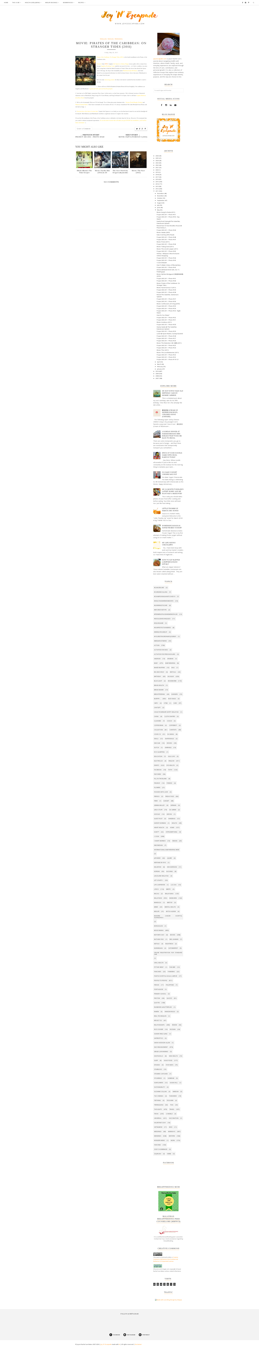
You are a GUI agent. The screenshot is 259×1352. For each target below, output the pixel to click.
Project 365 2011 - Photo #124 (166, 348)
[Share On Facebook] (139, 129)
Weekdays (119, 38)
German (173, 805)
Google (157, 814)
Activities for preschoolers (164, 654)
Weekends (157, 1136)
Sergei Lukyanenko (161, 1051)
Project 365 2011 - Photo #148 (166, 237)
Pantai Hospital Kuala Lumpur (165, 976)
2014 (157, 184)
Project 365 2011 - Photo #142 (166, 267)
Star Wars (169, 1065)
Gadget (166, 801)
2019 (157, 172)
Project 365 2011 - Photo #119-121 (168, 359)
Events (156, 765)
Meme (156, 907)
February (160, 366)
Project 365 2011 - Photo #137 (166, 299)
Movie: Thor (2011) (163, 350)
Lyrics (156, 889)
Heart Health (159, 827)
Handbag (171, 818)
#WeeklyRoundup (160, 632)
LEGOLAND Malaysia (161, 876)
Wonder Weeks (159, 1140)
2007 (157, 378)
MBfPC (168, 889)
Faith (170, 770)
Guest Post (158, 818)
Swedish (176, 1091)
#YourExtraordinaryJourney (165, 636)
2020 (157, 170)
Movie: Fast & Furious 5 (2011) (166, 287)
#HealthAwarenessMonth (163, 601)
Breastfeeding (159, 694)
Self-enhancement (161, 1047)
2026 (157, 156)
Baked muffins (159, 667)
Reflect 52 (158, 1020)
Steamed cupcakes (161, 1074)
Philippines (170, 985)
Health (174, 823)
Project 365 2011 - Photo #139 (166, 290)
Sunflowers (158, 1083)
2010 (157, 371)
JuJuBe (169, 858)
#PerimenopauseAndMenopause (165, 614)
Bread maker (158, 690)
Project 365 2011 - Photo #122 (166, 357)
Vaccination (173, 1118)
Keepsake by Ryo (160, 862)
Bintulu (173, 672)
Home (172, 827)
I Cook (156, 836)
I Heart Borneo (160, 841)
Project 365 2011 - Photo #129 (166, 331)
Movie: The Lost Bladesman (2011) (168, 352)
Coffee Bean (158, 725)
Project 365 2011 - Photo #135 (166, 306)
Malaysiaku (169, 894)
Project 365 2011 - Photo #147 (166, 239)
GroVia (169, 814)
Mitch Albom (171, 911)
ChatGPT (157, 707)
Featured (157, 774)
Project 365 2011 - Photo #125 (166, 345)
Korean (157, 871)
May (158, 210)
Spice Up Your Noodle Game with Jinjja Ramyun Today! (172, 455)
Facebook (158, 770)
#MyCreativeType (160, 610)
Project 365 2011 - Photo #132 (166, 317)
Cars (175, 703)
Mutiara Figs (159, 939)
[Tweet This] (137, 129)
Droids (169, 743)
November (160, 196)
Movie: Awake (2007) (163, 232)
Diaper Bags (169, 739)
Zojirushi (157, 1154)
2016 (157, 179)
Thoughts (158, 1109)
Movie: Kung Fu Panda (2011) (166, 212)
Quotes (157, 1003)
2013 (157, 186)
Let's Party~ (158, 880)
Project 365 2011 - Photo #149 (166, 230)
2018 (157, 174)
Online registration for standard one (168, 953)
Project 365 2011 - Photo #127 (166, 338)
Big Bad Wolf (159, 672)
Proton (157, 998)
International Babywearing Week (166, 850)
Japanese (157, 858)
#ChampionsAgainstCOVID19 (164, 596)
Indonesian (158, 845)
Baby (156, 663)
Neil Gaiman (174, 939)
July (158, 205)
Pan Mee (172, 967)
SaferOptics (158, 1038)
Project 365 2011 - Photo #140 (166, 281)
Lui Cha (173, 885)
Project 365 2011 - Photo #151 (166, 214)
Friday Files (169, 796)
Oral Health (158, 963)
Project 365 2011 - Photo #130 (166, 324)
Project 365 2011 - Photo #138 (166, 292)
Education (158, 756)
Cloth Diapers (170, 716)
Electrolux (158, 761)
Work (173, 1140)
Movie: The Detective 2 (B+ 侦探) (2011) (169, 343)
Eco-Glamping (159, 752)
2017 (157, 177)
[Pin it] (145, 129)
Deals (156, 739)
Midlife (156, 911)
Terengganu (158, 1105)
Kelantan (157, 867)
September (161, 200)
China (156, 716)
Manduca (157, 902)
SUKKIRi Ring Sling (160, 1034)
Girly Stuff (158, 810)
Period (156, 985)
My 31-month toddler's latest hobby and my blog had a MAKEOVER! (172, 491)
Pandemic (171, 971)
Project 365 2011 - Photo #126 (166, 341)
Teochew (170, 1100)
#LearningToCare (160, 605)
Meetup (169, 902)
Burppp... (157, 699)
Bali (173, 667)
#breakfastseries (160, 641)
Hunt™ (156, 832)
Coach (169, 721)
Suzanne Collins (160, 1091)
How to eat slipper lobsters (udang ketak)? (171, 562)
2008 (157, 376)
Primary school (160, 994)
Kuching (169, 871)
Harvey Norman (160, 823)
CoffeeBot (173, 725)
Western (172, 1136)
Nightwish (169, 944)
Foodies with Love (161, 792)
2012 (157, 189)
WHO (170, 1127)
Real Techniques (160, 1016)
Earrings (168, 747)
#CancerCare (159, 587)
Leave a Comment (84, 129)
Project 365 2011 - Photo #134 (166, 308)
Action (156, 645)
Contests (173, 730)
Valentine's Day (160, 1123)
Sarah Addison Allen (162, 1043)
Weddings (157, 1131)
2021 (157, 167)
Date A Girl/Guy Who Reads (165, 235)
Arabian (170, 659)
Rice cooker (158, 1029)
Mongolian (158, 926)
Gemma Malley (159, 805)
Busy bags (172, 699)
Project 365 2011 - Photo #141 (166, 278)
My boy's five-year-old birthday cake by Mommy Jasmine (172, 393)
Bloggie (171, 676)
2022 (157, 165)
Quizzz (169, 998)
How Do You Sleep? (163, 315)
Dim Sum (157, 743)
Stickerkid (158, 1078)
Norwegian (158, 948)
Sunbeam (171, 1078)
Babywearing (170, 663)
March (159, 364)
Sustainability (159, 1087)
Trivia (156, 1114)
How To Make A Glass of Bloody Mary (168, 265)
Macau (156, 894)
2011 (157, 191)
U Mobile (169, 1114)
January (159, 369)
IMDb (106, 64)
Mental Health (170, 907)
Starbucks (158, 1069)
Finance (157, 783)
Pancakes (157, 971)
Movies (111, 38)
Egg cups (171, 756)
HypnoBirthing (171, 832)
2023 (157, 163)
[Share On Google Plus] (142, 129)
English (103, 38)
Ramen (156, 1011)
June (158, 207)
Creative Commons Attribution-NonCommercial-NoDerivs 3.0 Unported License (165, 1259)
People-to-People (160, 980)
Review (174, 1025)
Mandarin (173, 898)
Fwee (156, 801)
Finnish (169, 783)
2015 (157, 182)
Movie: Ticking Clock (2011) (165, 246)
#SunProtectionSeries (162, 627)
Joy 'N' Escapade (106, 1344)
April (158, 362)
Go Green (172, 810)
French (156, 796)
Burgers (175, 694)
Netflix (156, 944)
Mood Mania (158, 930)
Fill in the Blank (160, 778)
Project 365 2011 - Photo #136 (166, 301)
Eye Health (171, 765)
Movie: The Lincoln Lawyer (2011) (167, 249)
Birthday (157, 676)
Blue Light (158, 681)
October (160, 198)
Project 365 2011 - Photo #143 (166, 260)
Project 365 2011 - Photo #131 (166, 320)
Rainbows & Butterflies (163, 1007)
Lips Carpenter (159, 885)
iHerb (169, 1154)
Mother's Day (159, 935)
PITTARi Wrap (158, 967)
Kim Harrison (172, 867)
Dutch (156, 747)
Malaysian (158, 898)
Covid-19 (157, 734)
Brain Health (159, 685)
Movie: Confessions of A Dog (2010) (168, 304)
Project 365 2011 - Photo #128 (166, 336)
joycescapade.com (159, 59)
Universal (157, 1118)
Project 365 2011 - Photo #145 (166, 251)
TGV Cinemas (158, 1096)
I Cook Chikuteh (162, 263)
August (159, 203)
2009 (157, 374)
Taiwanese (173, 1096)
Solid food (168, 1060)
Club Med (157, 721)
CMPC (156, 703)
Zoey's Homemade (160, 1149)
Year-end (157, 1145)
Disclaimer (138, 1344)
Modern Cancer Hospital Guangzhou (168, 916)
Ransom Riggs (170, 1011)
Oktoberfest (173, 948)
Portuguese (158, 989)
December (160, 193)
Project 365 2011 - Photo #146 (166, 244)
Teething (157, 1100)
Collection (158, 730)
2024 (157, 160)
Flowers (157, 787)
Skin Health (173, 1056)
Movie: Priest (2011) (163, 242)
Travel (171, 1109)
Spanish (157, 1065)
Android (157, 659)
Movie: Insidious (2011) (164, 322)
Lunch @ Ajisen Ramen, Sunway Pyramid (170, 334)
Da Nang (170, 734)
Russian (173, 1029)
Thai (171, 1105)
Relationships (159, 1025)
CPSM (166, 703)
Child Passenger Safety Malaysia (166, 712)
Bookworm (172, 681)
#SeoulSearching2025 (162, 619)
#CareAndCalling (160, 592)
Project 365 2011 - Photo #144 (166, 258)
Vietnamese (158, 1127)
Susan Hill (174, 1083)
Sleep (156, 1060)
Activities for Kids (161, 650)
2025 (157, 158)
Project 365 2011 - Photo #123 (166, 355)
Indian (174, 841)
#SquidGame (158, 623)
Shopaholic (158, 1056)
